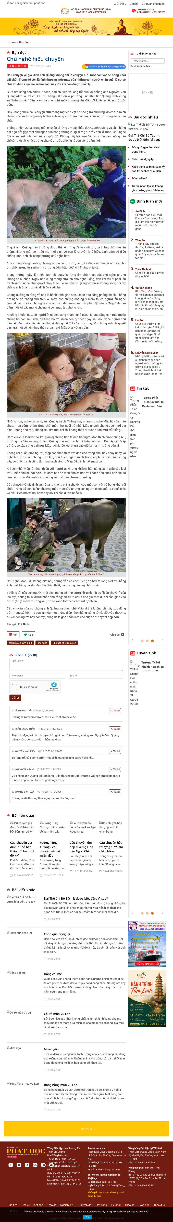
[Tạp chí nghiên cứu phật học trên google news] (104, 66)
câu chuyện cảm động (20, 643)
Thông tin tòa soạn (98, 1192)
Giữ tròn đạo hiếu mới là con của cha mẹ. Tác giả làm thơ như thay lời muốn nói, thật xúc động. (150, 222)
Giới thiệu (120, 3)
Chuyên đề (85, 1205)
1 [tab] (142, 641)
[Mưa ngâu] (24, 1060)
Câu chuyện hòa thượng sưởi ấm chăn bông (111, 847)
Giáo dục (159, 1205)
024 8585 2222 (108, 1162)
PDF (14, 635)
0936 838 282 (147, 1185)
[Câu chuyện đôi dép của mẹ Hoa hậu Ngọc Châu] (83, 829)
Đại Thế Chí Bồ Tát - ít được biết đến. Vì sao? (76, 898)
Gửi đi (15, 697)
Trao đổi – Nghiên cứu (60, 1205)
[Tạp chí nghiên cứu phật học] (26, 3)
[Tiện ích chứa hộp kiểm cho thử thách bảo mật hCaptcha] (34, 686)
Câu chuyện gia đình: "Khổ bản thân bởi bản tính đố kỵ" (22, 849)
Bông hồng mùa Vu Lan (60, 1085)
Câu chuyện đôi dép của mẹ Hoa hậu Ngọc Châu (81, 847)
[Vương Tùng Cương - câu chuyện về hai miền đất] (53, 829)
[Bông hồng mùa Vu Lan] (24, 1098)
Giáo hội (130, 1205)
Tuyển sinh (146, 652)
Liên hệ (133, 3)
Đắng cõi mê (53, 974)
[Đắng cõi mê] (24, 987)
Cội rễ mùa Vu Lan (57, 1014)
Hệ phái (116, 1205)
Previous (132, 640)
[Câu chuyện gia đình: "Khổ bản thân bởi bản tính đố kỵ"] (23, 829)
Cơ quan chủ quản (153, 3)
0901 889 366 (147, 1162)
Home (12, 42)
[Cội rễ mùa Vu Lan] (24, 1025)
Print (30, 635)
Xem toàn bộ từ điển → (141, 66)
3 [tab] (152, 641)
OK (87, 1217)
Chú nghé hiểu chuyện (64, 643)
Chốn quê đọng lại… (58, 934)
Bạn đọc (24, 42)
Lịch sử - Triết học (32, 1205)
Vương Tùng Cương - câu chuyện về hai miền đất (50, 849)
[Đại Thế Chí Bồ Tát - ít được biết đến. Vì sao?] (24, 909)
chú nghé (42, 643)
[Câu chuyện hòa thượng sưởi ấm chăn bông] (112, 829)
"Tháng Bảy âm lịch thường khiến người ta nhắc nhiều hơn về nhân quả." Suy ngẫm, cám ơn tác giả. (150, 250)
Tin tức (143, 388)
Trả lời (116, 710)
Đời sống (101, 1205)
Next (162, 640)
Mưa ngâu (51, 1049)
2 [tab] (147, 641)
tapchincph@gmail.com (107, 1169)
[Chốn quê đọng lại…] (24, 947)
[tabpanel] (23, 851)
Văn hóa (145, 1205)
